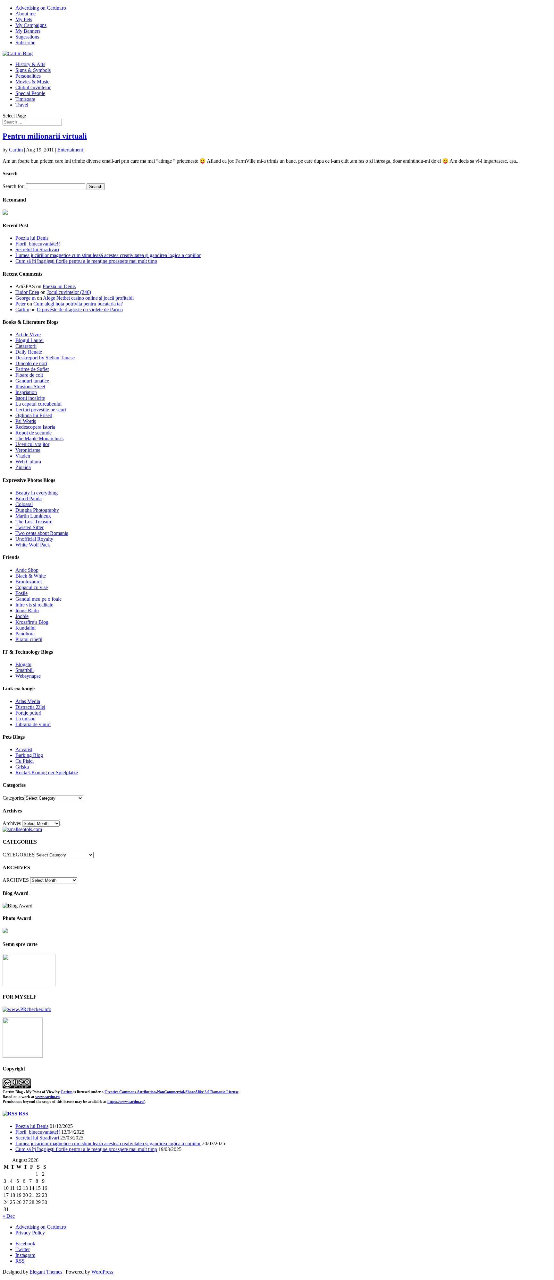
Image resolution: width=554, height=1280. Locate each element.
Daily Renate (28, 352)
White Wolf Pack (32, 544)
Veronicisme (27, 450)
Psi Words (25, 421)
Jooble (22, 616)
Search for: (14, 186)
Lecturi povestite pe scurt (40, 409)
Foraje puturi (28, 713)
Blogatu (23, 664)
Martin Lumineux (33, 516)
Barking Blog (29, 755)
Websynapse (28, 676)
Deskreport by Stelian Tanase (45, 357)
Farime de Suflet (32, 369)
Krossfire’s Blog (31, 622)
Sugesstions (27, 36)
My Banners (27, 31)
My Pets (23, 19)
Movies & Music (32, 81)
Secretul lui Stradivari (37, 249)
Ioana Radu (27, 610)
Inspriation (26, 392)
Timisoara (25, 99)
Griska (22, 766)
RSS (23, 1113)
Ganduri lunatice (32, 380)
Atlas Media (27, 701)
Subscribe (25, 42)
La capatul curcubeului (38, 404)
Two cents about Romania (41, 533)
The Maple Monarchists (39, 438)
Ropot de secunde (33, 432)
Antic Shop (26, 570)
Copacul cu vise (31, 587)
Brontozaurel (28, 581)
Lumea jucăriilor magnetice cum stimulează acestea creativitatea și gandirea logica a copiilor (108, 255)
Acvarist (23, 749)
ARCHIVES (16, 880)
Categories (13, 798)
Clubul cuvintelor (33, 87)
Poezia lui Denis (31, 238)
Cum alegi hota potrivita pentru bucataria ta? (78, 303)
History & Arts (30, 64)
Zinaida (23, 467)
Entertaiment (70, 149)
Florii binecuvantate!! (37, 243)
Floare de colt (29, 375)
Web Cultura (28, 461)
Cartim (16, 149)
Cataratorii (26, 346)
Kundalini (25, 628)
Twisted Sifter (29, 527)
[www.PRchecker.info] (27, 1009)
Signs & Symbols (33, 70)
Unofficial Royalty (34, 539)
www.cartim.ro (47, 1097)
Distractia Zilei (30, 707)
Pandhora (25, 633)
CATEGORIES (19, 854)
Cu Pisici (24, 761)
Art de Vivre (28, 334)
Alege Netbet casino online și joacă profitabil (88, 298)
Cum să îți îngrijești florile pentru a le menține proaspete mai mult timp (86, 261)
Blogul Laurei (29, 340)
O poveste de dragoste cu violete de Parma (80, 309)
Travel (21, 104)
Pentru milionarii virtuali (45, 136)
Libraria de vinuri (33, 724)
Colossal (24, 504)
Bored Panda (28, 498)
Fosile (21, 593)
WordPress (102, 1272)
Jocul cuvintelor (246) (69, 292)
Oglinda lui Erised (33, 415)
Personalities (28, 76)
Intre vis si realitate (34, 604)
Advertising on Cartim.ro (40, 8)
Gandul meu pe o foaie (38, 599)
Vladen (22, 456)
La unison (25, 718)
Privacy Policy (30, 1232)
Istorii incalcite (30, 398)
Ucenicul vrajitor (32, 444)
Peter (20, 303)
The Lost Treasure (33, 521)
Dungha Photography (37, 510)
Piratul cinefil (28, 639)
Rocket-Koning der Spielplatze (46, 772)
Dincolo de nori (31, 363)
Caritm (66, 1092)
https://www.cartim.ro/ (126, 1101)
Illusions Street (30, 386)
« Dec (9, 1216)
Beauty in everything (36, 492)
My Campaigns (30, 25)
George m (25, 298)
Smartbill (24, 670)
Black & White (30, 576)
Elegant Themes (45, 1272)
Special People (30, 93)
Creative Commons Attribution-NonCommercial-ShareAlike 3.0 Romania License (172, 1092)
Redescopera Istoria (35, 427)
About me (25, 13)
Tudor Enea (27, 292)
